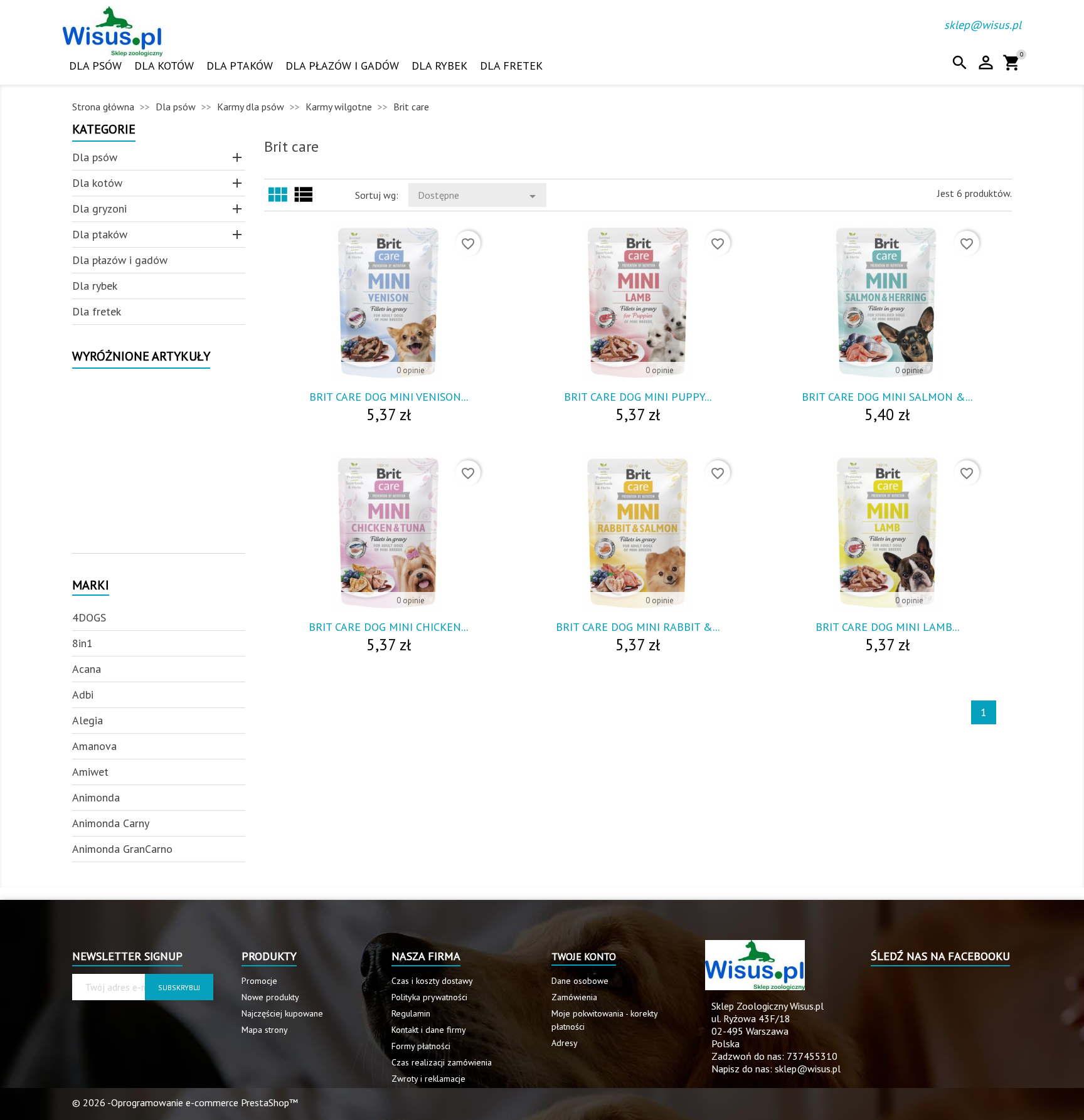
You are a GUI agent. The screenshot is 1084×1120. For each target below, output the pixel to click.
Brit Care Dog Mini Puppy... (637, 396)
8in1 (82, 643)
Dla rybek (439, 65)
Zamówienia (574, 997)
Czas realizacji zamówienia (441, 1062)
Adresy (564, 1043)
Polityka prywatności (429, 997)
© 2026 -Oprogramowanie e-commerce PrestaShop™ (185, 1102)
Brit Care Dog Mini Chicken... (388, 627)
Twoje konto (583, 956)
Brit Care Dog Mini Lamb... (887, 627)
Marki (90, 586)
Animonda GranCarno (122, 849)
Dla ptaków (239, 65)
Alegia (87, 720)
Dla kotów (164, 65)
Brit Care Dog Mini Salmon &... (887, 396)
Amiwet (90, 771)
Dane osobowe (579, 980)
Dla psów (95, 65)
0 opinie (410, 370)
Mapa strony (265, 1029)
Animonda (96, 797)
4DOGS (89, 617)
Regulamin (410, 1013)
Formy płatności (420, 1046)
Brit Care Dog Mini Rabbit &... (638, 627)
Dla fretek (511, 65)
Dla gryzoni (99, 208)
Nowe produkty (270, 997)
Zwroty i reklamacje (428, 1078)
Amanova (94, 746)
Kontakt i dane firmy (428, 1029)
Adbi (82, 694)
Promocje (259, 980)
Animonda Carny (110, 823)
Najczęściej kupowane (282, 1013)
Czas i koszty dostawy (432, 980)
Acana (86, 669)
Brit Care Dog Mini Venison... (388, 396)
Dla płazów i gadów (342, 65)
